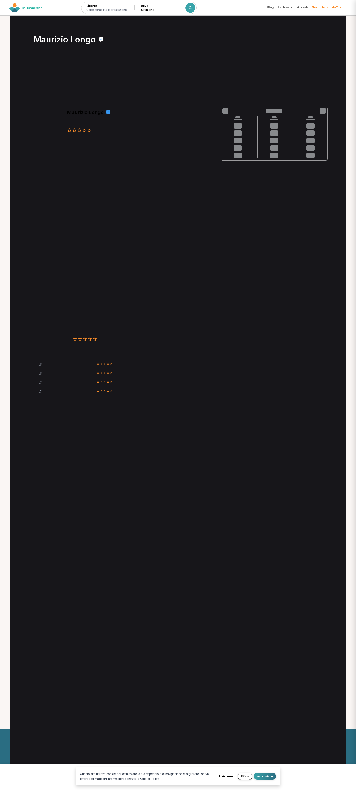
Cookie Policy (149, 778)
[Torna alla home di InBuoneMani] (26, 7)
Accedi (302, 7)
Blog (270, 7)
